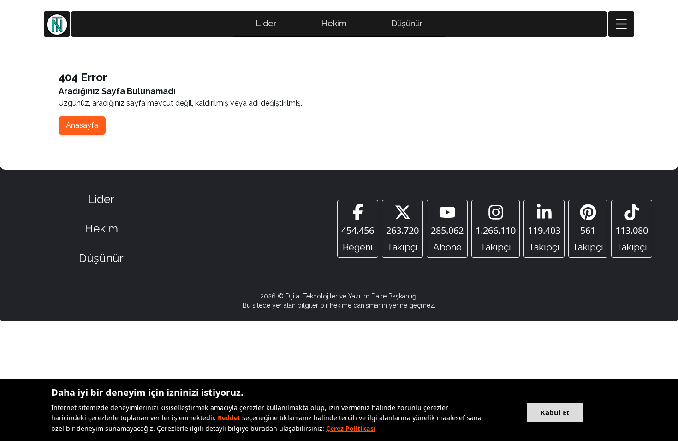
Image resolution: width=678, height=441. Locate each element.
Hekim (334, 23)
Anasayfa (82, 125)
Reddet (229, 417)
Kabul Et (555, 412)
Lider (266, 23)
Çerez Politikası (350, 428)
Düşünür (407, 23)
